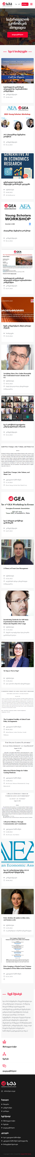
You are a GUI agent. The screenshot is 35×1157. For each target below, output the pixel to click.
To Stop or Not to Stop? (11, 671)
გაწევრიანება (7, 1107)
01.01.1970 (9, 976)
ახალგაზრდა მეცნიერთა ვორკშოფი (16, 231)
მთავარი (6, 1104)
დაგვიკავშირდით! (10, 1071)
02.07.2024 (9, 288)
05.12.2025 (9, 145)
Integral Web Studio (26, 1154)
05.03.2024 (9, 336)
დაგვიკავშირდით (17, 34)
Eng (16, 4)
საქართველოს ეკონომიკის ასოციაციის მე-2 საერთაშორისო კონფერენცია (15, 89)
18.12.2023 (9, 435)
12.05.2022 (9, 928)
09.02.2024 (9, 383)
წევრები (6, 1059)
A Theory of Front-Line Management (15, 568)
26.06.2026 (9, 97)
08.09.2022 (9, 729)
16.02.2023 (9, 578)
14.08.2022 (9, 781)
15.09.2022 (9, 681)
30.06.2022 (9, 880)
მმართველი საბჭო (10, 1047)
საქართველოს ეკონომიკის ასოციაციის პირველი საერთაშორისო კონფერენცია (17, 280)
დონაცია (24, 4)
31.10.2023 (9, 482)
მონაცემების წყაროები (10, 1144)
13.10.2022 (9, 630)
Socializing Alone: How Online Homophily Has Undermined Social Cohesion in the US (17, 375)
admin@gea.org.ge (9, 1091)
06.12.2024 (9, 241)
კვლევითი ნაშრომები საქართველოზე (15, 1141)
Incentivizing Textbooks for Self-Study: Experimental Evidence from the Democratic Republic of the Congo (16, 622)
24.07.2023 (9, 531)
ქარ (19, 4)
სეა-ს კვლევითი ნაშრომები (12, 1137)
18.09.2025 (9, 192)
